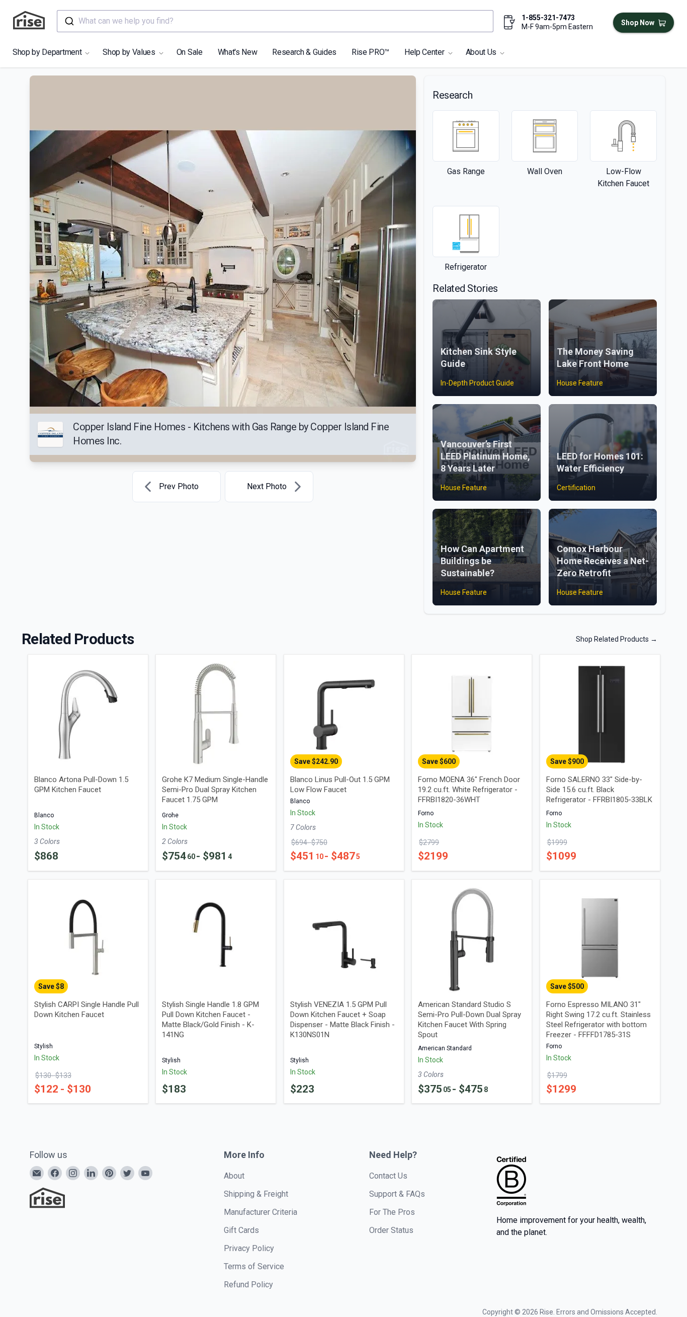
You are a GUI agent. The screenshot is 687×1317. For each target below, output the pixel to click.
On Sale (190, 52)
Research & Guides (304, 52)
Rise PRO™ (370, 52)
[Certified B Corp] (511, 1181)
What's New (237, 52)
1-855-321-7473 (548, 18)
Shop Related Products (616, 639)
